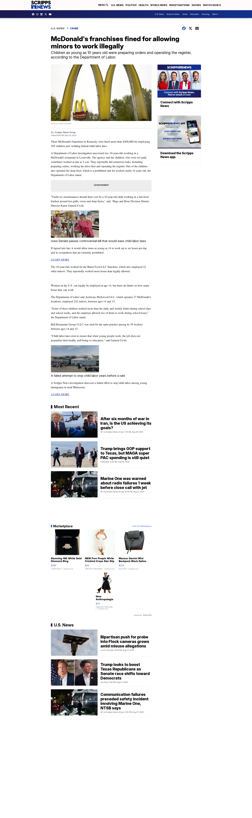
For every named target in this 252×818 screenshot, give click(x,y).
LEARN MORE (60, 259)
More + (215, 14)
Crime (185, 14)
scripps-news (42, 14)
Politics (131, 5)
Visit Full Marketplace (142, 526)
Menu (102, 5)
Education (194, 14)
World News (158, 5)
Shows (196, 5)
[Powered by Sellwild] (147, 615)
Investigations (179, 5)
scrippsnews (34, 14)
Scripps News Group (65, 132)
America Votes (173, 14)
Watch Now (211, 5)
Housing (205, 14)
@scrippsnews (51, 14)
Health (143, 5)
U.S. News (117, 5)
